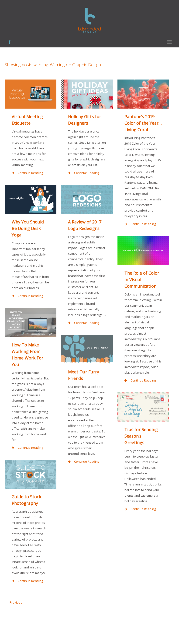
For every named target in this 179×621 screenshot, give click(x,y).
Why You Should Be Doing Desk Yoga (28, 228)
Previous (16, 602)
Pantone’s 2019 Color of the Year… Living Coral (143, 123)
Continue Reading (30, 173)
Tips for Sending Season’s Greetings (141, 436)
